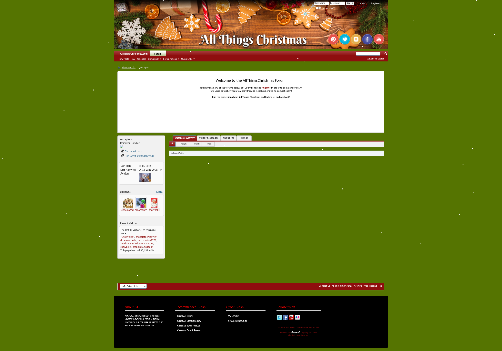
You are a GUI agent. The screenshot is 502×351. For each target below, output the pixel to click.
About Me (228, 138)
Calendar (141, 59)
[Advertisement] (251, 271)
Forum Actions (170, 59)
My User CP (233, 316)
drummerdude (128, 240)
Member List (129, 67)
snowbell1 (154, 210)
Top (380, 286)
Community (153, 59)
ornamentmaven (144, 210)
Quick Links (187, 59)
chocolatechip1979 (131, 210)
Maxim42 (125, 243)
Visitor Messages (208, 138)
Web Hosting (370, 286)
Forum (158, 53)
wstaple (184, 144)
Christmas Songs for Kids (188, 325)
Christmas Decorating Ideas (189, 321)
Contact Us (324, 286)
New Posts (124, 59)
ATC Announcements (237, 321)
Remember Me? (327, 8)
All (172, 144)
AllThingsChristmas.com (134, 53)
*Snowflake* (127, 237)
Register (375, 3)
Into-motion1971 (147, 240)
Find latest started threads (139, 156)
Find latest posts (133, 151)
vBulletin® (296, 332)
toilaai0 (148, 247)
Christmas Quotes (185, 316)
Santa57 (148, 243)
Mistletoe (137, 243)
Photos (209, 144)
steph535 (138, 247)
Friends (244, 138)
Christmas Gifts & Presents (189, 330)
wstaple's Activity (185, 138)
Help (362, 3)
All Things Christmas (342, 286)
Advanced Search (375, 59)
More (159, 192)
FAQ (133, 59)
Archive (358, 286)
